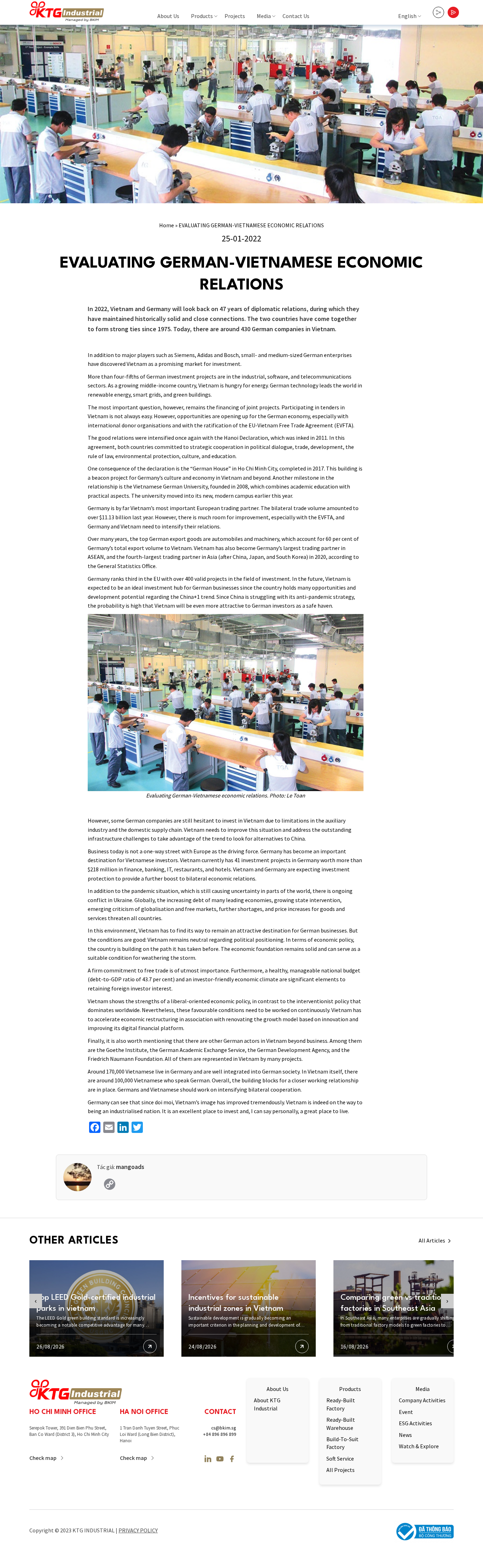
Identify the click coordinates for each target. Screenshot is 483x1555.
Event (406, 1411)
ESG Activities (415, 1423)
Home (166, 225)
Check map (43, 1458)
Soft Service (340, 1458)
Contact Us (296, 15)
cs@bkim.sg (223, 1428)
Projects (235, 15)
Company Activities (422, 1400)
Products (202, 15)
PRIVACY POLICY (138, 1530)
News (405, 1434)
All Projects (340, 1469)
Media (264, 15)
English (407, 15)
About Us (168, 15)
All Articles (432, 1240)
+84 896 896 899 (219, 1434)
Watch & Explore (419, 1446)
